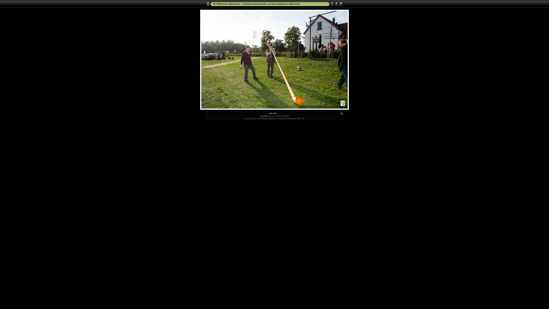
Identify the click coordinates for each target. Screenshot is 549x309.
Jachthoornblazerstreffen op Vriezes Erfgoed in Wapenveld (271, 4)
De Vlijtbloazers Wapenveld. (226, 4)
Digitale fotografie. (268, 118)
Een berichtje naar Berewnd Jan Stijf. (287, 118)
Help (302, 118)
